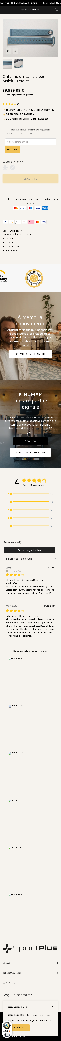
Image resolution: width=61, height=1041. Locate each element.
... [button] (26, 635)
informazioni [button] (12, 973)
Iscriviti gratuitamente (30, 354)
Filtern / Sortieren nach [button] (19, 559)
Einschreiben (12, 149)
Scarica (30, 441)
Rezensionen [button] (12, 542)
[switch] (7, 1035)
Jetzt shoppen (18, 1027)
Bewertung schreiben (29, 550)
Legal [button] (6, 963)
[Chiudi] (53, 1005)
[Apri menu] (7, 10)
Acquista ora (30, 189)
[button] (11, 104)
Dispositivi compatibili (30, 452)
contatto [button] (9, 982)
